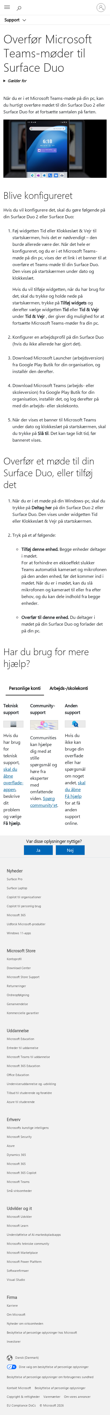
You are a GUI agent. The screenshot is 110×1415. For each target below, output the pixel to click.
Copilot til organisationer (24, 897)
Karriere (12, 1305)
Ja (38, 850)
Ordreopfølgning (18, 995)
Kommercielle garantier (23, 1013)
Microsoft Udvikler (19, 1216)
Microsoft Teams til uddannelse (28, 1057)
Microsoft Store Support (23, 977)
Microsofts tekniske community (28, 1243)
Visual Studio (16, 1279)
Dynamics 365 (16, 1155)
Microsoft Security (19, 1137)
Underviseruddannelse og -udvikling (31, 1084)
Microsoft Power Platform (24, 1261)
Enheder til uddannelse (22, 1048)
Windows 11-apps (19, 933)
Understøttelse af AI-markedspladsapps (34, 1234)
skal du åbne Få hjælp (75, 789)
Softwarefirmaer (18, 1270)
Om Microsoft (16, 1314)
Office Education (18, 1075)
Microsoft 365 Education (23, 1066)
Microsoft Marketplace (22, 1252)
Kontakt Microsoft (19, 1388)
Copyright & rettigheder (23, 1396)
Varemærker (51, 1396)
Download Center (19, 968)
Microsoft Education (20, 1039)
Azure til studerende (21, 1102)
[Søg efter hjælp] (20, 7)
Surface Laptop (17, 888)
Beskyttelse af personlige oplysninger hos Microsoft (42, 1332)
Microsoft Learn (17, 1225)
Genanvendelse (17, 1004)
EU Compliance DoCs (21, 1405)
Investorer (14, 1341)
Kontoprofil (14, 959)
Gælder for (17, 80)
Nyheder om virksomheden (25, 1323)
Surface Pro (14, 879)
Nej (70, 850)
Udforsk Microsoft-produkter (26, 924)
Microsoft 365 (16, 915)
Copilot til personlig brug (24, 906)
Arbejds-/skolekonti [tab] (69, 688)
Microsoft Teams (18, 1182)
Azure (11, 1146)
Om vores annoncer (77, 1396)
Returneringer (16, 986)
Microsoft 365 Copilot (21, 1173)
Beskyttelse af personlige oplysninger (60, 1388)
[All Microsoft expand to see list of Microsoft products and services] (7, 7)
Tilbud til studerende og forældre (29, 1093)
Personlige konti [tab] (25, 688)
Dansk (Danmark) (27, 1357)
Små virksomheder (19, 1191)
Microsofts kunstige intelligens (28, 1128)
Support (13, 20)
